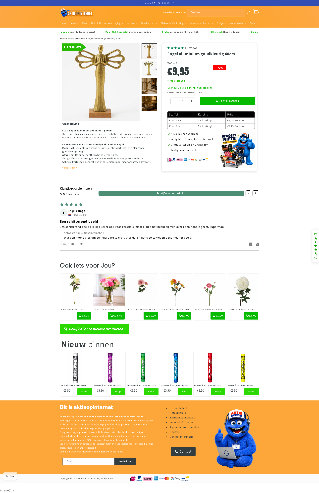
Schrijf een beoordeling (171, 193)
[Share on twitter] (257, 244)
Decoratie (80, 38)
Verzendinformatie (181, 422)
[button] (74, 23)
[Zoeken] (241, 12)
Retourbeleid (178, 413)
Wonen (70, 38)
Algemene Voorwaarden (184, 427)
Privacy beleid (178, 408)
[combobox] (216, 12)
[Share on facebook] (251, 244)
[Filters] (248, 193)
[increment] (191, 101)
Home (62, 38)
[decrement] (174, 101)
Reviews (175, 432)
